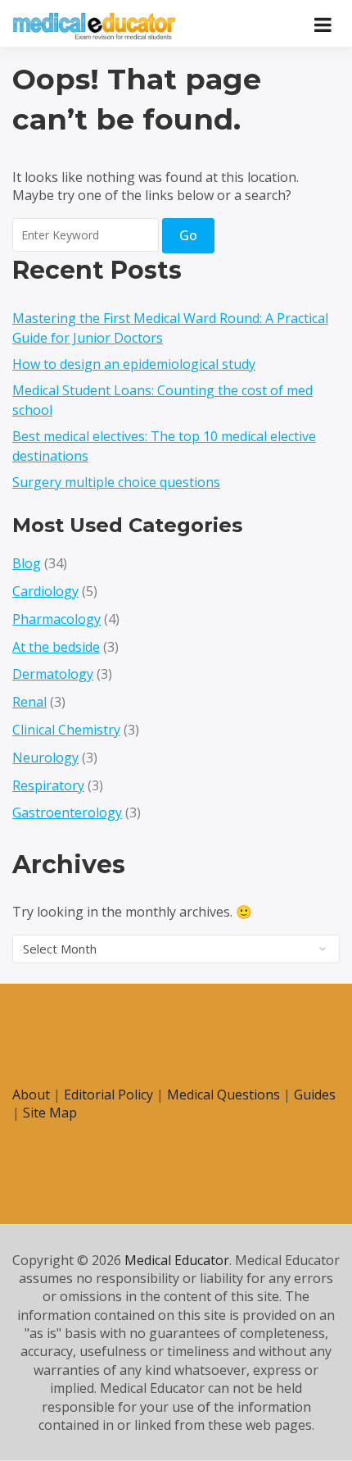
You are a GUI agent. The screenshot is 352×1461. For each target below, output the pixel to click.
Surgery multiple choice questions (116, 482)
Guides (315, 1095)
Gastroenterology (67, 812)
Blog (26, 563)
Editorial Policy (108, 1095)
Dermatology (52, 674)
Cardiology (45, 591)
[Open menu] (323, 25)
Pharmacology (56, 619)
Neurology (45, 758)
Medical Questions (223, 1095)
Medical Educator (176, 1260)
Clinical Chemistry (66, 730)
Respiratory (48, 785)
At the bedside (56, 647)
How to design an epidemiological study (133, 364)
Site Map (50, 1113)
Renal (29, 702)
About (31, 1095)
